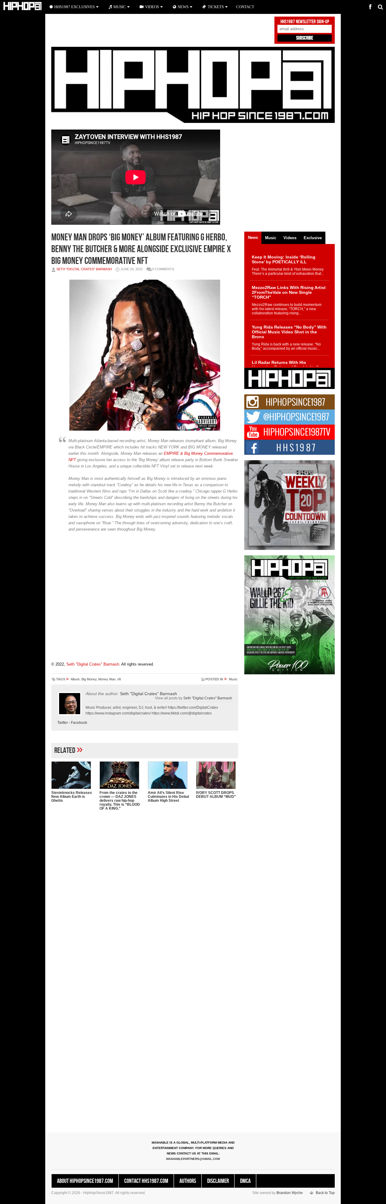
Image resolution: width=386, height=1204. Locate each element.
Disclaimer (218, 1181)
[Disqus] (144, 893)
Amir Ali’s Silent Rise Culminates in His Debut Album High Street (168, 797)
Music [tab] (270, 238)
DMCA (245, 1181)
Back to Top (325, 1193)
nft (119, 679)
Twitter (62, 723)
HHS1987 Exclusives (74, 7)
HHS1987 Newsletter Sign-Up (304, 22)
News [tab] (253, 237)
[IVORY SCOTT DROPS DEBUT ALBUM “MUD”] (217, 775)
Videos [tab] (289, 238)
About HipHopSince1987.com (85, 1181)
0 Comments (163, 269)
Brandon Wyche (290, 1193)
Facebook (79, 723)
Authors (187, 1181)
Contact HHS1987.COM (146, 1181)
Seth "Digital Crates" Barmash (84, 269)
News (183, 7)
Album (75, 679)
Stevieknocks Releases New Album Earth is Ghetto (71, 797)
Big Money (88, 679)
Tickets (216, 7)
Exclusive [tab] (313, 238)
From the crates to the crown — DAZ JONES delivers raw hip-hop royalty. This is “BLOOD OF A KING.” (120, 801)
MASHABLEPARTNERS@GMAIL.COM (193, 1159)
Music (233, 679)
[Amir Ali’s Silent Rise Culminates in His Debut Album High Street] (169, 775)
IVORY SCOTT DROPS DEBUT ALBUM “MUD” (216, 795)
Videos (152, 7)
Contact (245, 7)
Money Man (106, 679)
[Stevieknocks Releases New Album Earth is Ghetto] (72, 775)
